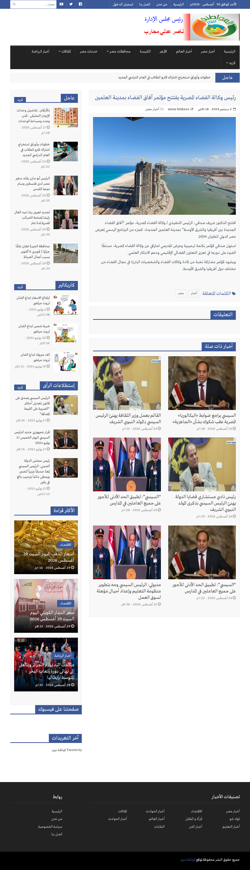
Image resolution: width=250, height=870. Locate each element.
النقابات (159, 827)
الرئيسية (178, 4)
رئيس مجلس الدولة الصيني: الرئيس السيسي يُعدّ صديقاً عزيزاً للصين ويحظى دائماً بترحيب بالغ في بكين (33, 471)
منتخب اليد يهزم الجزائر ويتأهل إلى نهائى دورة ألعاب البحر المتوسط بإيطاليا (46, 671)
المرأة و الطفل (193, 819)
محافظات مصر (120, 51)
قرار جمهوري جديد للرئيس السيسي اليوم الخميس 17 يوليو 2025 (32, 437)
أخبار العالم (184, 51)
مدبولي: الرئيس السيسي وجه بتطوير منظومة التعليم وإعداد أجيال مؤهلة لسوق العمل (129, 591)
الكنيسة (145, 51)
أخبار (194, 293)
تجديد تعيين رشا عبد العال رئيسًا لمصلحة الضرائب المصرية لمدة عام (32, 217)
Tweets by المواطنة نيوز (67, 750)
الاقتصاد (65, 545)
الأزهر (163, 51)
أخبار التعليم (231, 827)
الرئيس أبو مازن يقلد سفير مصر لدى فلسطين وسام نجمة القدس (165, 77)
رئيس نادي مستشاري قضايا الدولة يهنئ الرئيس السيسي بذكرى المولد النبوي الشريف (205, 503)
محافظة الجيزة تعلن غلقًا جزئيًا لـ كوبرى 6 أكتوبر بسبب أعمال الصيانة (33, 251)
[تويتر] (71, 4)
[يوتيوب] (61, 4)
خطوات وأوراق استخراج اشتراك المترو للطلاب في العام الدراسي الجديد (34, 149)
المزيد (231, 63)
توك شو (234, 819)
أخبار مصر (208, 51)
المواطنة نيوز (187, 860)
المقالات (66, 51)
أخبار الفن (195, 827)
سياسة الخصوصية (50, 827)
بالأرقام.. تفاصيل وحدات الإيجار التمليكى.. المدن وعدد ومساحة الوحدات (33, 115)
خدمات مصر (88, 51)
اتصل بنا (144, 4)
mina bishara (178, 109)
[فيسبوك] (80, 4)
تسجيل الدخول (123, 4)
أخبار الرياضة (40, 51)
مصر (181, 293)
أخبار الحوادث (155, 811)
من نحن (161, 4)
